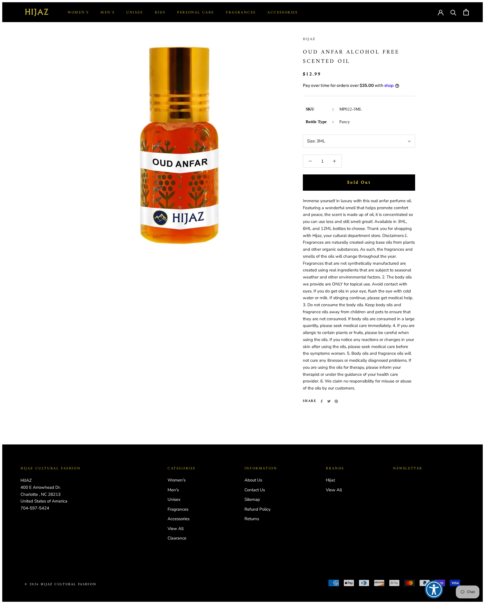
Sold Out (359, 182)
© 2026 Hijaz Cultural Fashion (61, 584)
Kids (160, 12)
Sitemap (252, 499)
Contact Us (254, 490)
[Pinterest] (336, 401)
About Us (253, 480)
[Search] (453, 12)
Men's (107, 12)
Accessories (282, 12)
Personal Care (195, 12)
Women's (78, 12)
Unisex (134, 12)
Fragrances (241, 12)
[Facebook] (321, 401)
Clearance (177, 538)
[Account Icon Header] (440, 12)
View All (176, 528)
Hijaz (309, 39)
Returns (251, 519)
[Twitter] (329, 401)
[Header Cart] (466, 12)
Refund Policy (257, 509)
